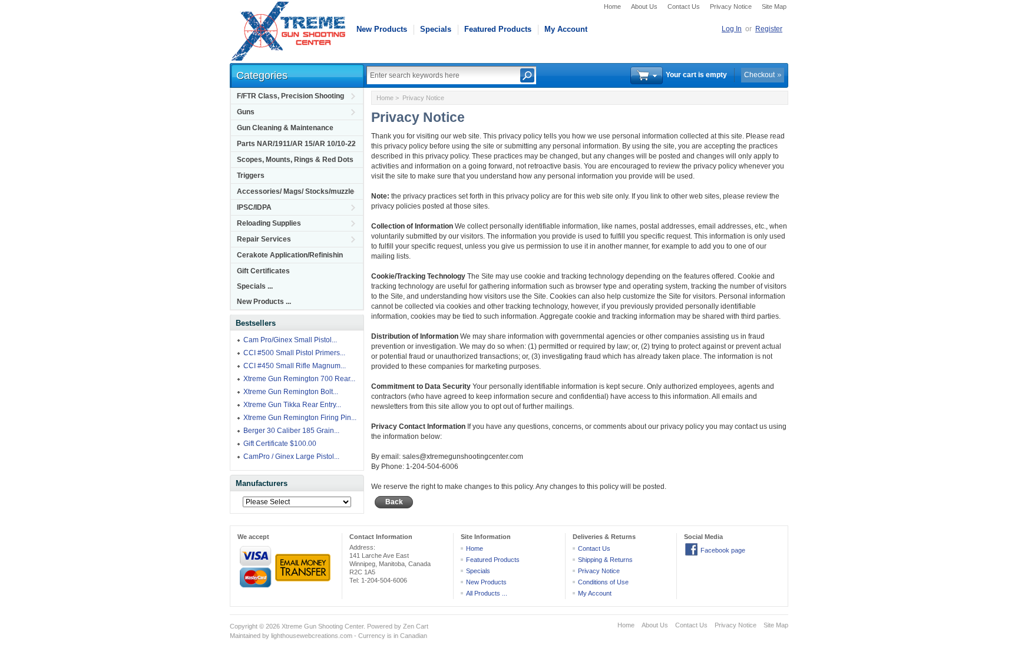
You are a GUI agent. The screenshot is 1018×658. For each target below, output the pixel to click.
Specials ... (255, 286)
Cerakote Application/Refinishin (290, 255)
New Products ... (264, 301)
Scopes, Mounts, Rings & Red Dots (295, 160)
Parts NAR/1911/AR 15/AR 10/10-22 (296, 144)
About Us (644, 6)
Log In (732, 29)
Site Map (774, 6)
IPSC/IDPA (254, 207)
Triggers (251, 175)
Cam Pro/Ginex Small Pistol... (290, 340)
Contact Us (683, 6)
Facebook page (722, 550)
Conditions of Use (603, 582)
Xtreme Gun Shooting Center (322, 626)
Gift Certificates (263, 271)
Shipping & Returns (605, 559)
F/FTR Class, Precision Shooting (290, 96)
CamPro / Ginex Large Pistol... (291, 456)
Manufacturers (261, 483)
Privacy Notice (731, 6)
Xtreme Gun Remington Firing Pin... (299, 418)
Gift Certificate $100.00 (279, 443)
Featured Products (497, 29)
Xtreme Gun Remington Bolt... (290, 392)
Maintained (245, 635)
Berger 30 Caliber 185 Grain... (291, 430)
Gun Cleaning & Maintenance (285, 128)
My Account (565, 29)
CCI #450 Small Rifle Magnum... (294, 366)
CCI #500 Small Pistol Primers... (294, 353)
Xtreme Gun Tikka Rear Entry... (292, 405)
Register (768, 29)
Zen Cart (415, 626)
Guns (245, 112)
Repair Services (264, 239)
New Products (381, 29)
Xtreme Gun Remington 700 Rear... (299, 379)
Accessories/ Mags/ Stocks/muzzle (295, 191)
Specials (435, 29)
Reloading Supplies (269, 223)
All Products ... (486, 593)
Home (612, 6)
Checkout (759, 74)
